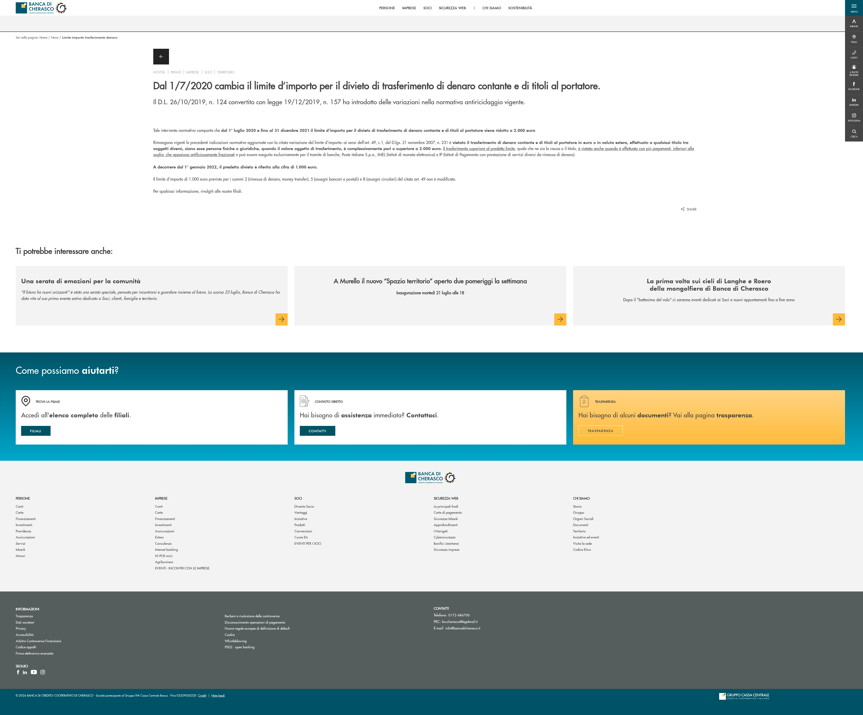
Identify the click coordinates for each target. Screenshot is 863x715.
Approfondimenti (446, 524)
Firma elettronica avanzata (34, 653)
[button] (854, 8)
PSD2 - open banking (239, 646)
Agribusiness (164, 561)
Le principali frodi (446, 506)
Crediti (202, 695)
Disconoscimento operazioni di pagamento (272, 622)
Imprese (161, 498)
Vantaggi (300, 512)
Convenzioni (303, 531)
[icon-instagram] (42, 672)
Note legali (218, 695)
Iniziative (300, 518)
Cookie (230, 634)
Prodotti (299, 524)
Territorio (579, 531)
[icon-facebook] (18, 672)
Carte (19, 512)
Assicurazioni (25, 537)
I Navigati (441, 531)
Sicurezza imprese (446, 549)
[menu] (456, 8)
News (54, 37)
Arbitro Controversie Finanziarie (55, 640)
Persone (23, 498)
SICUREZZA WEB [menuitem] (452, 8)
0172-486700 (459, 615)
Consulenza (163, 543)
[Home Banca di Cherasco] (41, 8)
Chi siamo (581, 498)
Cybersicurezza (444, 537)
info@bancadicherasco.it (462, 628)
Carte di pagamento (448, 512)
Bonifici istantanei (446, 543)
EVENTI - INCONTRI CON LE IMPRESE (182, 568)
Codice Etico (582, 549)
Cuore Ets (301, 537)
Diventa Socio (304, 506)
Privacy (21, 628)
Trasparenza (24, 615)
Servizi (20, 543)
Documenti (580, 524)
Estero (159, 537)
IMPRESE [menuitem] (409, 8)
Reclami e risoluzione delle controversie (252, 615)
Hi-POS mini (164, 555)
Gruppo (578, 512)
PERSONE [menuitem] (387, 8)
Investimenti (24, 524)
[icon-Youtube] (34, 672)
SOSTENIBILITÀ (520, 8)
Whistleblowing (236, 640)
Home (43, 37)
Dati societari (25, 622)
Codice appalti (26, 646)
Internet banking (166, 549)
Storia (577, 506)
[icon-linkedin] (25, 672)
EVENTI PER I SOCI (307, 543)
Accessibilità (24, 634)
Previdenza (23, 531)
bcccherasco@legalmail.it (460, 621)
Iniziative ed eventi (586, 537)
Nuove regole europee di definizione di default (257, 628)
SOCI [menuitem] (427, 8)
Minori (20, 555)
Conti (19, 506)
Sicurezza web (446, 498)
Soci (298, 498)
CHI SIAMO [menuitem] (492, 8)
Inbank (20, 549)
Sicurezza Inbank (446, 518)
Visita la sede (582, 543)
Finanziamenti (26, 518)
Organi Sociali (583, 518)
